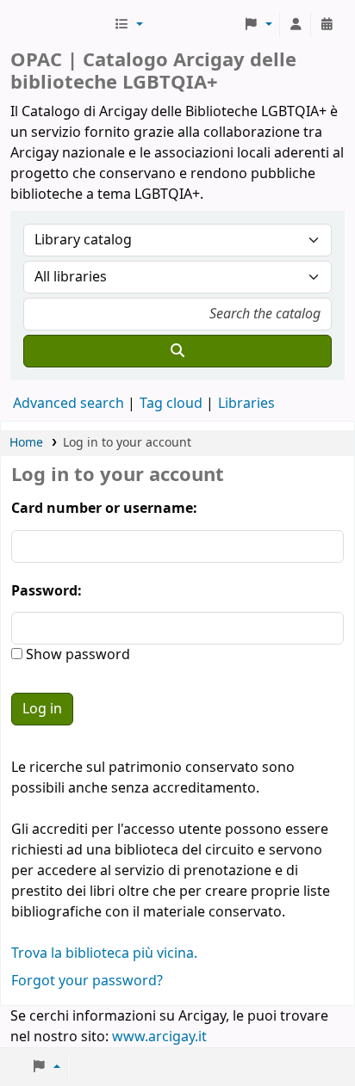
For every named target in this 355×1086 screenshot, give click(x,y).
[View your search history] (326, 25)
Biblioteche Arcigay (60, 25)
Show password (76, 655)
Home (26, 443)
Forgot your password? (87, 981)
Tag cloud (171, 403)
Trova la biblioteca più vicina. (104, 953)
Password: (46, 591)
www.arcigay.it (159, 1037)
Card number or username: (104, 508)
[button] (128, 25)
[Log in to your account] (295, 25)
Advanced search (68, 403)
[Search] (177, 351)
